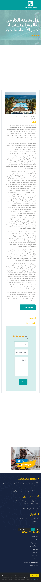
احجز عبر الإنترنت (28, 307)
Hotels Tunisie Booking (31, 562)
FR (20, 529)
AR (33, 529)
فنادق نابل (35, 539)
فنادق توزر (35, 549)
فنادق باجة (35, 555)
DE (37, 529)
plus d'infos (34, 579)
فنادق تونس (35, 552)
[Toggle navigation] (3, 5)
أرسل (23, 381)
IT (28, 529)
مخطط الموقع (34, 565)
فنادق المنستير (34, 546)
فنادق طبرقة (34, 542)
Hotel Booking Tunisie (31, 559)
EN (24, 529)
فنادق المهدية (34, 536)
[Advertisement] (20, 68)
